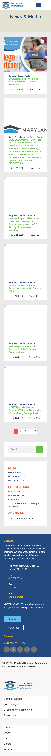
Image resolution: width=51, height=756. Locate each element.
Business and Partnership (18, 709)
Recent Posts (24, 76)
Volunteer (8, 749)
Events (7, 733)
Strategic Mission (13, 699)
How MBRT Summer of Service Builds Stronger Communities (22, 349)
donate (40, 604)
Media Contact (16, 480)
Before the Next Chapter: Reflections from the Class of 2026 (25, 288)
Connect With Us (14, 642)
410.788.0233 (15, 587)
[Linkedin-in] (20, 649)
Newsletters (14, 499)
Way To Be (14, 491)
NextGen (12, 76)
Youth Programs (12, 704)
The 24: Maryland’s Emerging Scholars (24, 505)
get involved (14, 607)
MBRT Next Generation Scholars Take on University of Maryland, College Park (24, 410)
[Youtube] (27, 649)
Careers (9, 636)
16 (35, 431)
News (10, 137)
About (7, 727)
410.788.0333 (15, 578)
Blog (10, 215)
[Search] (39, 449)
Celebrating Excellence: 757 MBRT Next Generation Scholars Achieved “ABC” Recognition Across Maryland (24, 224)
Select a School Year (22, 518)
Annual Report (16, 495)
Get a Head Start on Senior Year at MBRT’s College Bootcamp (23, 81)
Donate (7, 744)
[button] (38, 5)
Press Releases (22, 137)
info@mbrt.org (15, 597)
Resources (10, 715)
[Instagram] (34, 649)
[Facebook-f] (7, 649)
